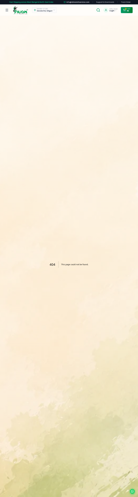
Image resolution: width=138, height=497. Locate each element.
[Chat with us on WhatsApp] (132, 491)
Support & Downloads (105, 2)
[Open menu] (7, 10)
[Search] (98, 10)
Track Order (125, 2)
